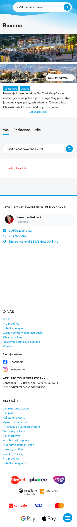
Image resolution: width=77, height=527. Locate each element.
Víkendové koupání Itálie (18, 445)
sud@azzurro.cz (20, 230)
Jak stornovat (11, 435)
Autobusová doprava (16, 440)
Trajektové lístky (13, 454)
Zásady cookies (12, 337)
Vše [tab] (6, 129)
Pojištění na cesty (14, 417)
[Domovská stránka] (5, 7)
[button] (38, 149)
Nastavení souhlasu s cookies (21, 341)
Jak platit (9, 413)
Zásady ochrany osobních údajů (23, 332)
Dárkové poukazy (14, 431)
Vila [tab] (38, 129)
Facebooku (17, 362)
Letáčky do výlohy (14, 328)
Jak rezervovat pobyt (16, 408)
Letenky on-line (13, 449)
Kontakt (8, 346)
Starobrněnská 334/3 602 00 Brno (33, 241)
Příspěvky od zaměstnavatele (21, 426)
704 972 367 (18, 236)
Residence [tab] (21, 129)
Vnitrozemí (10, 88)
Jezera (25, 88)
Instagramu (17, 369)
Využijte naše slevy (15, 422)
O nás (6, 319)
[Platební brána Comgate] (18, 506)
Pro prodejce (11, 323)
